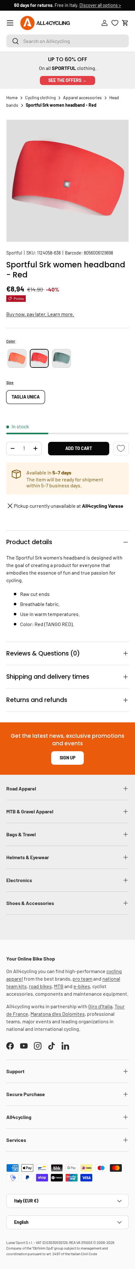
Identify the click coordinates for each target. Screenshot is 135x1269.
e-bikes (81, 986)
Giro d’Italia (100, 1006)
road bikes (40, 986)
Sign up (67, 757)
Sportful (14, 252)
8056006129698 (98, 252)
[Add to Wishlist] (121, 448)
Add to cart (78, 448)
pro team (82, 979)
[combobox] (67, 41)
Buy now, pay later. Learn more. (40, 314)
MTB (58, 986)
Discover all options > (100, 5)
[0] (115, 22)
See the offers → (67, 80)
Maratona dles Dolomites (57, 1014)
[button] (125, 22)
